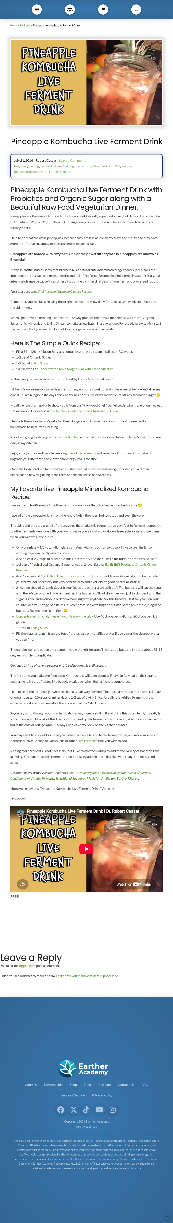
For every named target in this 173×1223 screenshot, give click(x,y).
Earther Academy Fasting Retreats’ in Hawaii (88, 411)
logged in (25, 966)
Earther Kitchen (68, 437)
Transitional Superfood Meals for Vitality (83, 778)
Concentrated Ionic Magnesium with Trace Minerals (76, 369)
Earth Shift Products (119, 564)
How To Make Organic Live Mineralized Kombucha (101, 773)
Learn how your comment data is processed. (87, 976)
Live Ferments (86, 453)
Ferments (48, 778)
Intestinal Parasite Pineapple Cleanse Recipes (61, 291)
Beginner (25, 25)
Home (14, 25)
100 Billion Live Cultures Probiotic (65, 576)
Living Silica (39, 363)
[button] (37, 9)
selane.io (91, 1126)
